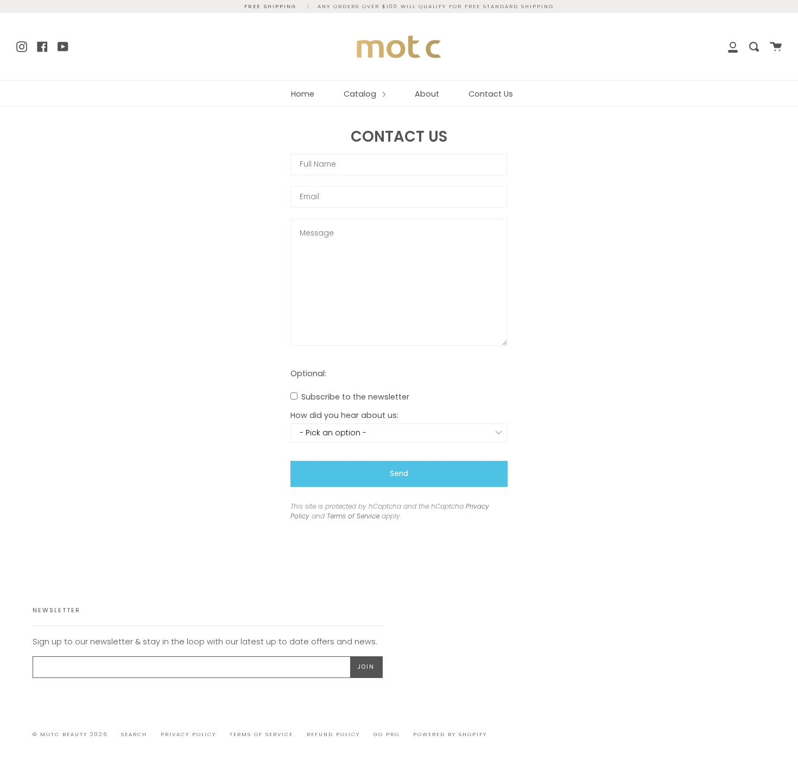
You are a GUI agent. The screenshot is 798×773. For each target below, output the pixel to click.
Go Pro (386, 734)
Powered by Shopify (450, 734)
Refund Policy (333, 734)
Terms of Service (353, 516)
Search (134, 734)
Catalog (361, 93)
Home (302, 93)
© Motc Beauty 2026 (70, 734)
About (427, 93)
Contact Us (490, 93)
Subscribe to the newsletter (354, 396)
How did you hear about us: (344, 415)
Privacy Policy (188, 734)
